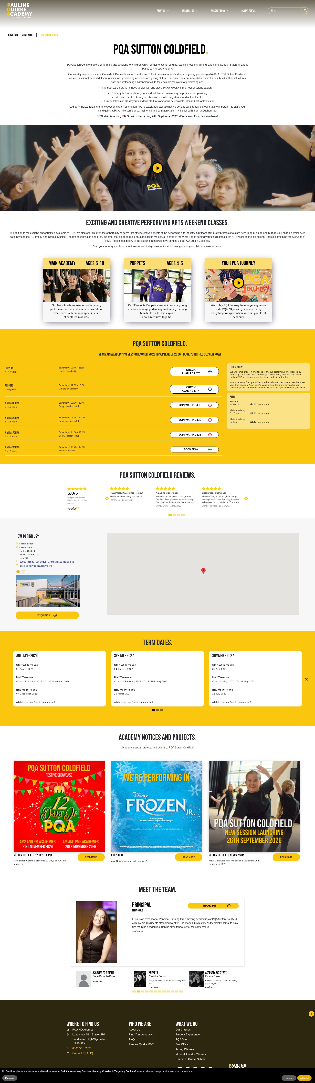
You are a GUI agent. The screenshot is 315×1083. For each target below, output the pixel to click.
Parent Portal (251, 10)
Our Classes (188, 10)
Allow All (304, 1078)
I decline (288, 1078)
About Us (161, 10)
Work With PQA (218, 10)
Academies (27, 35)
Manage (9, 1078)
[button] (107, 498)
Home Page (13, 35)
